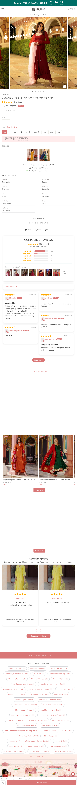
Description (38, 218)
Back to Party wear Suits (40, 655)
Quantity (6, 117)
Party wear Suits (41, 15)
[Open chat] (73, 774)
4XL (51, 132)
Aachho (5, 95)
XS (5, 132)
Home (31, 15)
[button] (7, 102)
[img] (10, 295)
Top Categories (38, 757)
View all (39, 490)
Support (38, 767)
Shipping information (38, 223)
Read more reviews (38, 636)
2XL (36, 132)
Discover (38, 762)
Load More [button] (38, 360)
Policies (38, 772)
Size (4, 127)
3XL (44, 132)
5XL (58, 132)
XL (27, 132)
